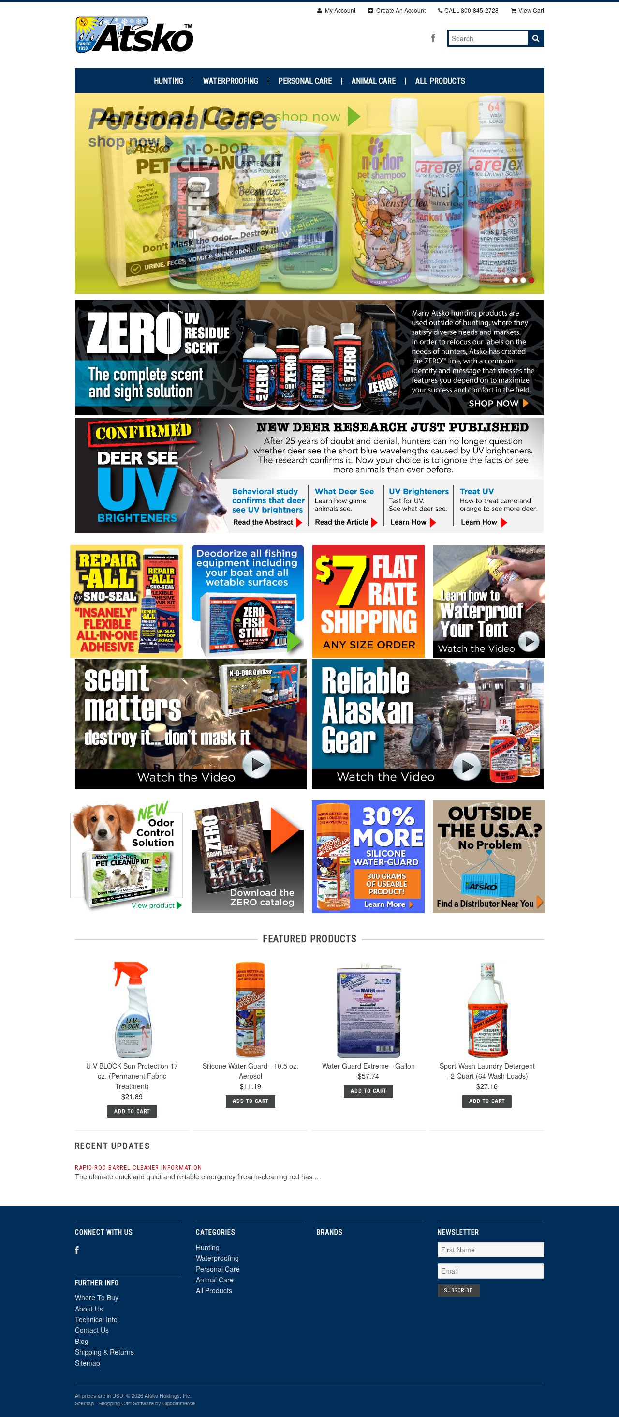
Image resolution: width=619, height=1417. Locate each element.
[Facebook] (433, 37)
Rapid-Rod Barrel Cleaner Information (138, 1167)
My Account (339, 10)
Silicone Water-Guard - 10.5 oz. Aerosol (250, 1071)
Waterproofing (230, 81)
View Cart (531, 10)
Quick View (131, 1032)
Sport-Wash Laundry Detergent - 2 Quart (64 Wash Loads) (487, 1071)
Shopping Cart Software (126, 1403)
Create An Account (400, 10)
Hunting (168, 81)
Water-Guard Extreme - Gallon (368, 1065)
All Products (440, 81)
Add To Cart (132, 1111)
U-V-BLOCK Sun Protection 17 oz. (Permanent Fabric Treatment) (132, 1076)
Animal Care (374, 81)
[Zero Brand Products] (309, 412)
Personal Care (305, 81)
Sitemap (87, 1363)
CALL (471, 10)
